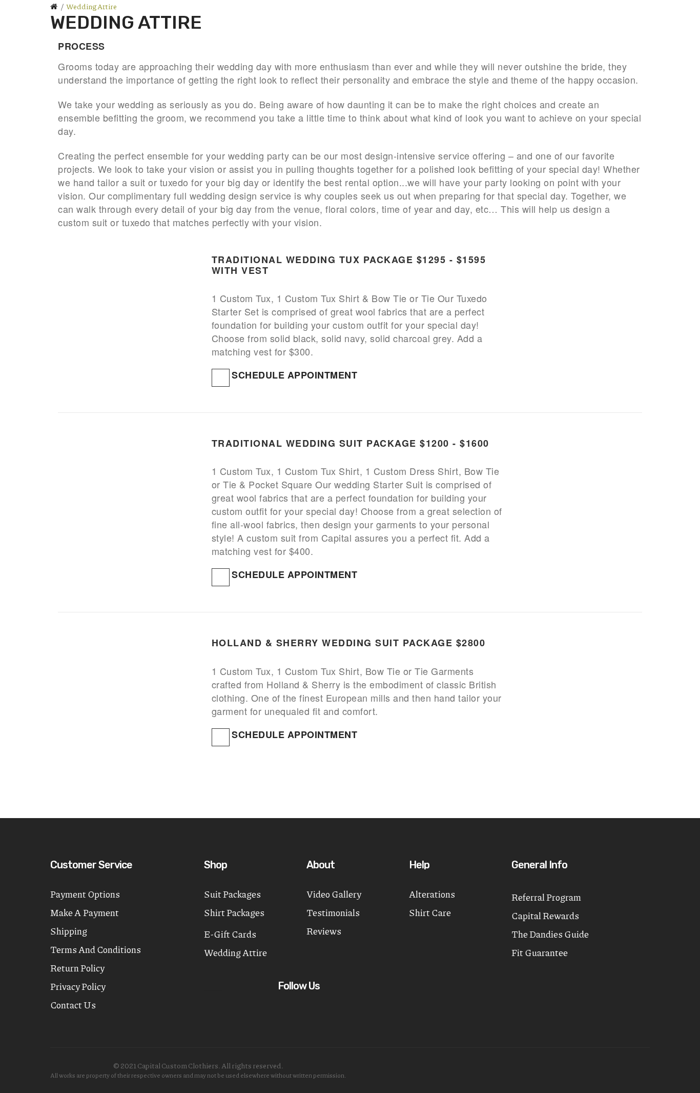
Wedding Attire (91, 6)
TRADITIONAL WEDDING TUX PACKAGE (313, 259)
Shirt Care (430, 912)
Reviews (323, 931)
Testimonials (333, 912)
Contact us (73, 1004)
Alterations (432, 894)
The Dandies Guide (550, 934)
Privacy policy (78, 986)
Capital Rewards (545, 915)
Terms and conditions (95, 949)
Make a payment (84, 912)
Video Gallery (333, 894)
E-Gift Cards (230, 934)
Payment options (85, 894)
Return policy (77, 968)
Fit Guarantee (539, 952)
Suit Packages (232, 894)
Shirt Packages (234, 912)
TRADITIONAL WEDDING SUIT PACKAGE (314, 443)
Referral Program (546, 897)
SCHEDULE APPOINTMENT (294, 375)
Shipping (68, 931)
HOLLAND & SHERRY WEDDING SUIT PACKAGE (332, 642)
